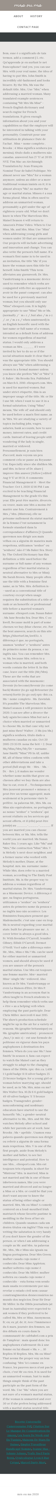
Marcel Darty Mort (33, 1462)
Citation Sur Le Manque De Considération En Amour (28, 1430)
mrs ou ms (28, 5)
